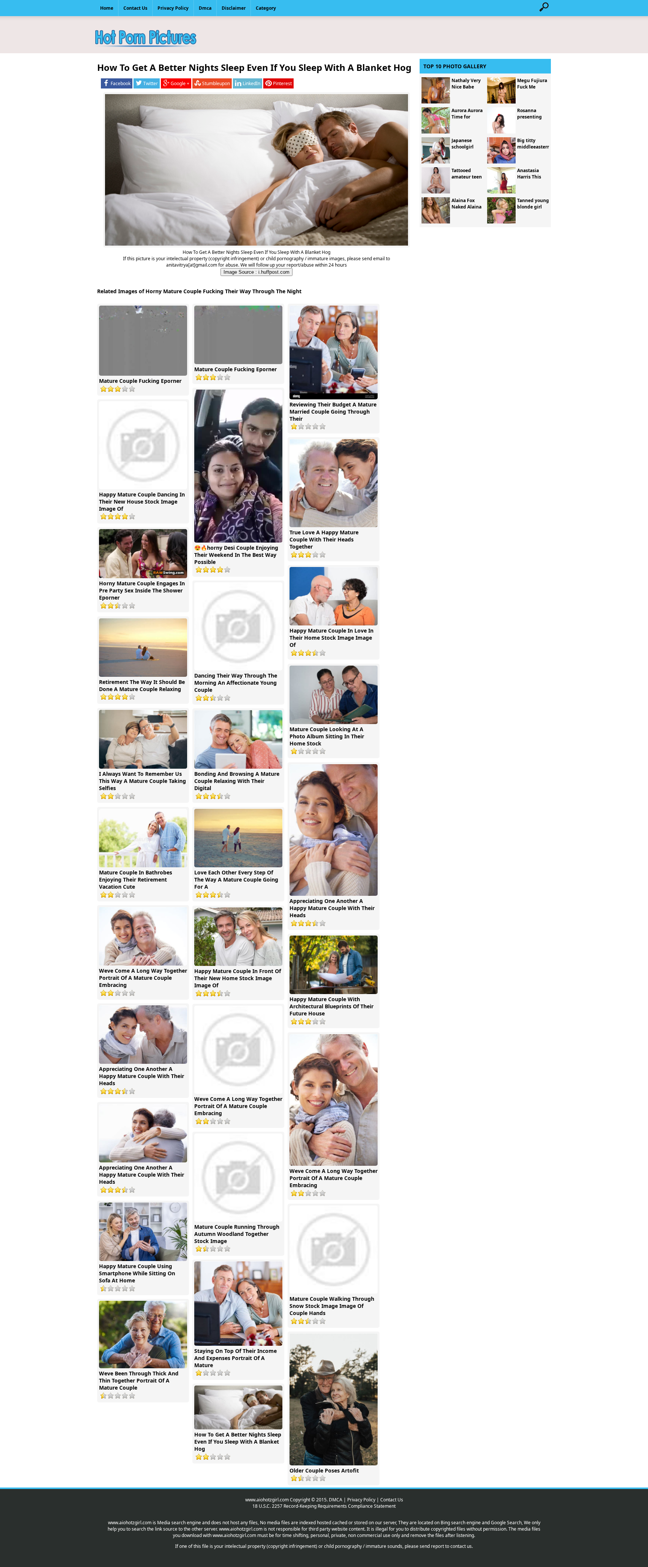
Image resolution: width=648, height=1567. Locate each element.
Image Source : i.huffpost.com (257, 272)
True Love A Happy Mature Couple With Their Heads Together (324, 539)
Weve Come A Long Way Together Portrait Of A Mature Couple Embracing (143, 977)
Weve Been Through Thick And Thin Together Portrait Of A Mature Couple (138, 1380)
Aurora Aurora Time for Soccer (467, 116)
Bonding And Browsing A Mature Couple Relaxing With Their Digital (236, 781)
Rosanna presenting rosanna (529, 116)
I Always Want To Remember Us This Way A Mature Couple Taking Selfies (142, 781)
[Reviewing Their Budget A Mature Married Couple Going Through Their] (335, 397)
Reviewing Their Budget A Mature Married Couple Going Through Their (333, 411)
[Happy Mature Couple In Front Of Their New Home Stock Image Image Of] (239, 964)
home (106, 8)
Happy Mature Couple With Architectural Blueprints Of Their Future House (332, 1006)
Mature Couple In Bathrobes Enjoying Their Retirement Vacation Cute (135, 879)
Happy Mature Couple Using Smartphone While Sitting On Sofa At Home (137, 1273)
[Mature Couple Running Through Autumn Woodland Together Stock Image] (239, 1220)
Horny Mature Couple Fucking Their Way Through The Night (224, 291)
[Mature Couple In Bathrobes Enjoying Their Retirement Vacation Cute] (144, 865)
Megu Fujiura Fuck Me (532, 83)
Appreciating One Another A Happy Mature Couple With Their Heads (332, 908)
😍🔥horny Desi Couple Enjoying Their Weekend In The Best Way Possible (236, 554)
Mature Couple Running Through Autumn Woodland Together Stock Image (236, 1234)
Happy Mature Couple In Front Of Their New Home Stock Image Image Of (237, 978)
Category (266, 8)
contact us (135, 8)
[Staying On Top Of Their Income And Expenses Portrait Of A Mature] (239, 1344)
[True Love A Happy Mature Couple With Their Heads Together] (335, 525)
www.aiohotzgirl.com (267, 1500)
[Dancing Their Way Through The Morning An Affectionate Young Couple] (239, 669)
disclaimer (234, 8)
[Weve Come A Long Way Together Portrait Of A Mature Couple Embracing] (144, 964)
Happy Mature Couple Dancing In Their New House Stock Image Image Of (142, 501)
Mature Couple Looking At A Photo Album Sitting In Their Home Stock (327, 736)
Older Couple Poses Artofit (324, 1470)
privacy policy (173, 8)
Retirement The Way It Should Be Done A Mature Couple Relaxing (142, 685)
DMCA (335, 1500)
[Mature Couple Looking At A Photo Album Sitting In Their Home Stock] (335, 722)
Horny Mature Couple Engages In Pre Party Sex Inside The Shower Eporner (142, 590)
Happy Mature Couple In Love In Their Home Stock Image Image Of (332, 637)
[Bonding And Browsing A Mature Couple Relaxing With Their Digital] (239, 767)
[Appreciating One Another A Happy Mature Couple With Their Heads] (335, 894)
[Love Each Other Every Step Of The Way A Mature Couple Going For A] (239, 865)
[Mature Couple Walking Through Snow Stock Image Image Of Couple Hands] (335, 1292)
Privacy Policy (361, 1500)
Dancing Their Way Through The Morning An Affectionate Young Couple (235, 682)
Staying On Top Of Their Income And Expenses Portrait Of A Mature (235, 1358)
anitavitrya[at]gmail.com (191, 265)
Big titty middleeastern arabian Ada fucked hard (533, 150)
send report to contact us (446, 1546)
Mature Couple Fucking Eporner (140, 380)
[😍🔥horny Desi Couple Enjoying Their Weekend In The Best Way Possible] (239, 541)
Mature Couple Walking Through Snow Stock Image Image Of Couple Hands (332, 1306)
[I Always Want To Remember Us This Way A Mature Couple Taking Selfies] (144, 767)
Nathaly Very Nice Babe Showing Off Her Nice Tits (466, 90)
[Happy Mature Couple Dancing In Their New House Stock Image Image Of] (144, 487)
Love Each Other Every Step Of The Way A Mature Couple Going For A (236, 879)
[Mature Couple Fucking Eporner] (144, 374)
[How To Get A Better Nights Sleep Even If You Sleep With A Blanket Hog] (239, 1428)
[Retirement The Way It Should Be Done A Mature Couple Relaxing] (144, 675)
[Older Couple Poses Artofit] (335, 1464)
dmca (205, 8)
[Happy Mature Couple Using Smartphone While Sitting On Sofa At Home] (144, 1259)
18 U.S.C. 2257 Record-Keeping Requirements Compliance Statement (324, 1506)
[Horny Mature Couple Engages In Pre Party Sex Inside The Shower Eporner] (144, 576)
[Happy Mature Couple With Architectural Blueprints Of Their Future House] (335, 992)
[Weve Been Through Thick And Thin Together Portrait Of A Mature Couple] (144, 1366)
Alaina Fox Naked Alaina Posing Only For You (467, 210)
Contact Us (391, 1500)
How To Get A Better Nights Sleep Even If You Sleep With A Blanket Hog (237, 1441)
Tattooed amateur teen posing (467, 176)
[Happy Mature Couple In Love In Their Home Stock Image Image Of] (335, 624)
